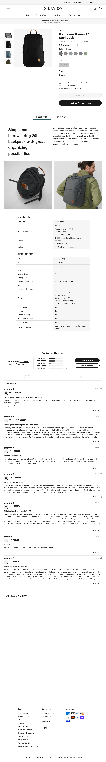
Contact (21, 723)
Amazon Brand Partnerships (28, 746)
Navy (81, 53)
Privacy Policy (23, 740)
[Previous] (8, 31)
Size (61, 60)
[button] (64, 45)
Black (61, 53)
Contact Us (66, 2)
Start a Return (89, 2)
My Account (78, 2)
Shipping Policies (24, 736)
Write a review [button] (87, 360)
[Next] (8, 65)
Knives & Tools (42, 15)
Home (61, 30)
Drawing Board (74, 15)
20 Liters (63, 65)
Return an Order (24, 716)
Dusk (71, 53)
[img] (9, 389)
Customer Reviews (25, 730)
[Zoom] (33, 48)
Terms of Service (24, 743)
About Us (21, 720)
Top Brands (58, 15)
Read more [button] (8, 526)
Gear (28, 15)
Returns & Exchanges (26, 733)
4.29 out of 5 (24, 362)
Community (62, 117)
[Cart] (100, 8)
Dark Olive (66, 53)
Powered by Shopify (76, 757)
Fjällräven (63, 42)
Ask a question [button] (87, 365)
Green (86, 53)
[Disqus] (53, 675)
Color (65, 49)
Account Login (23, 726)
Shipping (62, 88)
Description (42, 117)
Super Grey (76, 53)
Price (61, 71)
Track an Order (23, 713)
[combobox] (15, 8)
